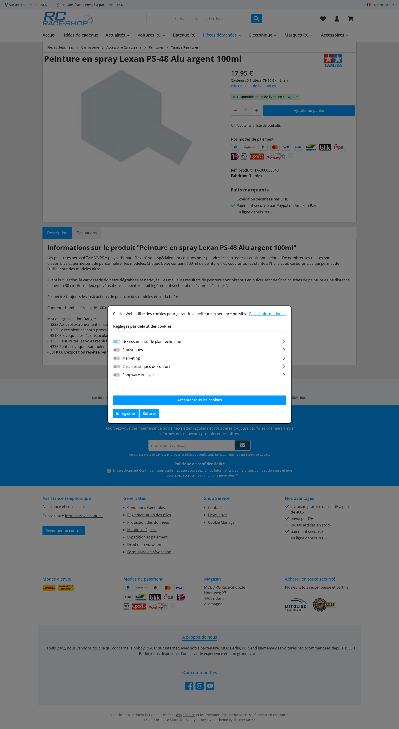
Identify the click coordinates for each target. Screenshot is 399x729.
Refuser (149, 413)
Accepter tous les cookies (199, 400)
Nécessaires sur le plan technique (151, 341)
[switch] (117, 350)
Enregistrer (126, 413)
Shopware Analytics (139, 374)
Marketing (131, 358)
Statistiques (132, 349)
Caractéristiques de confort (146, 366)
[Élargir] (283, 341)
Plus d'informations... (267, 313)
